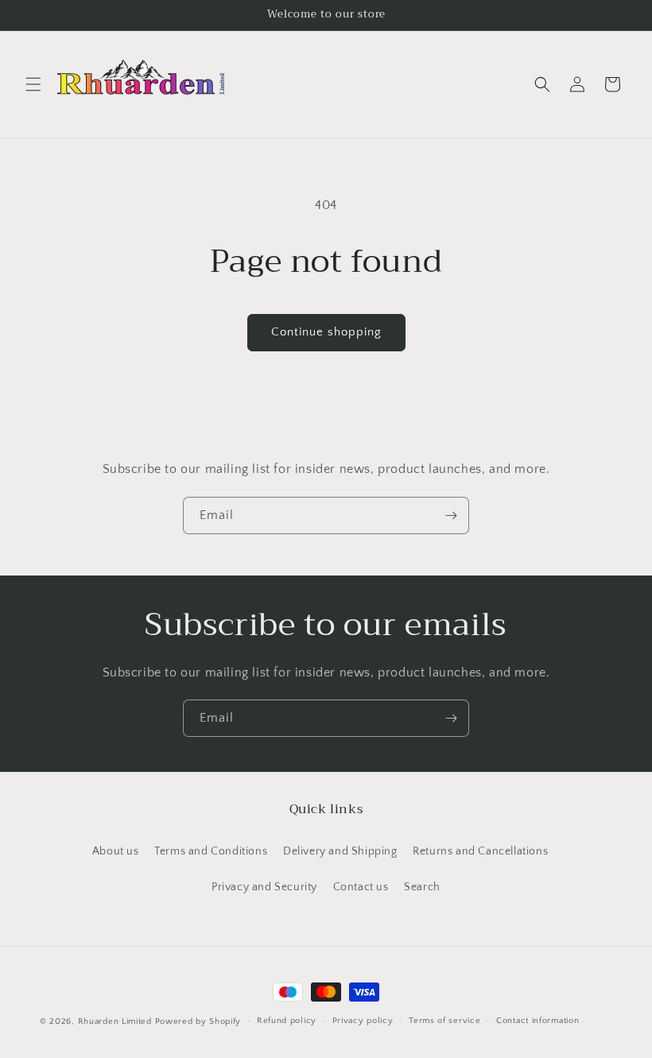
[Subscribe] (450, 515)
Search (422, 887)
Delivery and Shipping (340, 851)
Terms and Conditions (210, 851)
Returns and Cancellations (480, 851)
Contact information (537, 1020)
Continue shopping (326, 332)
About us (115, 851)
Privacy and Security (264, 887)
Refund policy (286, 1020)
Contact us (361, 887)
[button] (33, 84)
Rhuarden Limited (115, 1021)
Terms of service (444, 1020)
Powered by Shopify (198, 1021)
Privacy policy (363, 1020)
